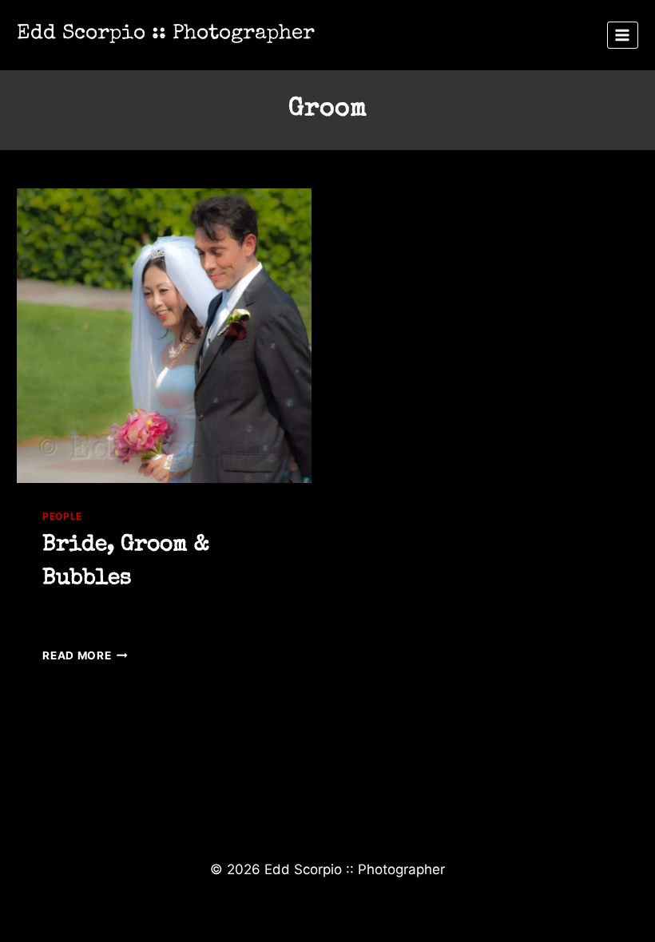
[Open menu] (622, 35)
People (62, 516)
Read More (85, 655)
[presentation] (164, 335)
